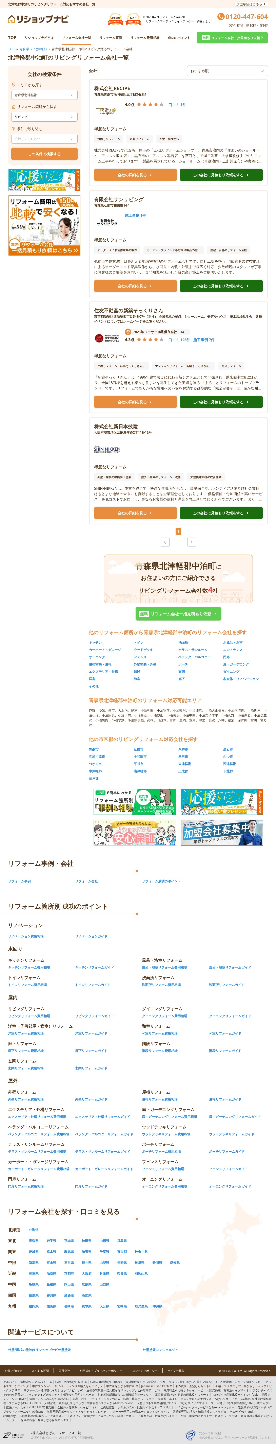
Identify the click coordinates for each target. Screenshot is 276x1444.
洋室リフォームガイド (91, 1033)
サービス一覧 (71, 1433)
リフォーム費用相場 (144, 37)
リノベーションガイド (91, 936)
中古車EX (122, 1386)
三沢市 (183, 756)
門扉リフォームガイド (91, 1186)
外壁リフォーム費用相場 (26, 1099)
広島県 (87, 1284)
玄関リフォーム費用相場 (26, 1068)
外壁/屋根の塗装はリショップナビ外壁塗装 (39, 1349)
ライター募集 (175, 1370)
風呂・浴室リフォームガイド (230, 967)
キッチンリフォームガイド (94, 967)
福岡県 (34, 1306)
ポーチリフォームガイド (227, 1151)
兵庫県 (104, 1273)
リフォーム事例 (110, 37)
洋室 (92, 679)
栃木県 (51, 1251)
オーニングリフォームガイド (230, 1186)
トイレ (138, 642)
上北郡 (183, 771)
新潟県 (34, 1262)
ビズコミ (77, 1407)
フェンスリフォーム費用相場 (163, 1169)
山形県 (104, 1240)
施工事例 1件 (135, 215)
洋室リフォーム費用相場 (26, 1033)
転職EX (71, 1382)
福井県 (87, 1262)
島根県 (51, 1284)
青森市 (94, 749)
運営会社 (64, 1370)
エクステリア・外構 (103, 671)
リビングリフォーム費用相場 (29, 1016)
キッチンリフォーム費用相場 (29, 967)
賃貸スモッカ (145, 1382)
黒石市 (228, 749)
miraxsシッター (206, 1407)
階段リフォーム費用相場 (160, 1050)
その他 (94, 686)
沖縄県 (157, 1306)
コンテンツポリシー (145, 1370)
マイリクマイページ (175, 1403)
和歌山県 (141, 1273)
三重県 (34, 1273)
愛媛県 (69, 1295)
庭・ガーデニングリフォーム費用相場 (169, 1116)
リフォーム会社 (86, 881)
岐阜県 (139, 1262)
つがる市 (95, 764)
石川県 (69, 1262)
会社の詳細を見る (135, 175)
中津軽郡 (95, 771)
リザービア (197, 1399)
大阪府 (87, 1273)
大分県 (104, 1306)
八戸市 (183, 749)
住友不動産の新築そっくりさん (128, 310)
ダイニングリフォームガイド (230, 1016)
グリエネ (227, 1390)
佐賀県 (51, 1306)
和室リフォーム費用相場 (160, 1033)
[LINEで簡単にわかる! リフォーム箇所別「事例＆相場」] (135, 802)
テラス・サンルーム (193, 649)
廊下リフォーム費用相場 (26, 1050)
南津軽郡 (140, 771)
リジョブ (113, 1399)
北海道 (34, 1230)
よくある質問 (40, 1370)
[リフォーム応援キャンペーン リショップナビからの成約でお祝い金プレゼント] (44, 180)
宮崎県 (122, 1306)
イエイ (157, 1416)
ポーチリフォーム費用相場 (161, 1151)
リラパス (209, 1416)
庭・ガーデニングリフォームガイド (235, 1116)
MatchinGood (88, 1403)
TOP (12, 37)
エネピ (179, 1390)
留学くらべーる (78, 1394)
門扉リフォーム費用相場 (26, 1186)
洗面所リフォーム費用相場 (161, 984)
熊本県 (87, 1306)
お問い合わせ (13, 1370)
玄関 (181, 671)
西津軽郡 (229, 764)
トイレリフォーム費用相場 (27, 984)
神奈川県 (141, 1251)
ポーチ (183, 664)
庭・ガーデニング (236, 664)
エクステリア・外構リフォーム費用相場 (37, 1116)
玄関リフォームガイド (91, 1068)
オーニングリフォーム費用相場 (164, 1186)
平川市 (138, 764)
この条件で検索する (44, 153)
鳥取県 (34, 1284)
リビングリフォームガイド (94, 1016)
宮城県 (69, 1240)
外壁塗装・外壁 (145, 664)
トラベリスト (137, 1407)
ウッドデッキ (143, 649)
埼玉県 (87, 1251)
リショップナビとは (39, 37)
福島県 (122, 1240)
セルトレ (193, 1386)
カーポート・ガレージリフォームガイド (104, 1169)
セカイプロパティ (78, 1411)
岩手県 (51, 1240)
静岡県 (157, 1262)
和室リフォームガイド (225, 1033)
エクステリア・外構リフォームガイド (102, 1116)
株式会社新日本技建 (116, 426)
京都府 (69, 1273)
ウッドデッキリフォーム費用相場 (166, 1134)
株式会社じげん (44, 1433)
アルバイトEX (27, 1382)
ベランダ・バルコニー (194, 657)
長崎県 (69, 1306)
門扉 (226, 657)
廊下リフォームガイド (91, 1050)
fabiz (235, 1394)
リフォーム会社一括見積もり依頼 (179, 614)
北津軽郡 (40, 49)
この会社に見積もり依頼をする (221, 175)
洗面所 (183, 642)
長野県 (122, 1262)
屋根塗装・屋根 (100, 664)
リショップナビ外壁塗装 (115, 1390)
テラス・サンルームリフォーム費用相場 (37, 1151)
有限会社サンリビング (119, 199)
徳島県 (34, 1295)
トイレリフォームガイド (93, 984)
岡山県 (69, 1284)
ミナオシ (108, 1416)
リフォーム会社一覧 (76, 37)
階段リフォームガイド (225, 1050)
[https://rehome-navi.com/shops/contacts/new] (222, 833)
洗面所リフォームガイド (227, 984)
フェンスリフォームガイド (228, 1169)
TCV (156, 1386)
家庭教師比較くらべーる (182, 1394)
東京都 (122, 1251)
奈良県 (122, 1273)
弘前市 (138, 749)
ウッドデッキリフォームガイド (231, 1134)
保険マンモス (45, 1420)
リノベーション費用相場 (26, 936)
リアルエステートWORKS (49, 1416)
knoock (106, 1382)
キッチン (95, 642)
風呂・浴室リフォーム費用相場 (164, 967)
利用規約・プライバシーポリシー (101, 1370)
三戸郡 (94, 778)
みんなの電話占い (49, 1399)
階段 (137, 671)
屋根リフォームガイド (225, 1099)
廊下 (181, 679)
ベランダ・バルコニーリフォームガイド (104, 1134)
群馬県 (69, 1251)
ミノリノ (67, 1386)
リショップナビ (49, 1390)
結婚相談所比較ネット (125, 1394)
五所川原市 (97, 756)
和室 (137, 679)
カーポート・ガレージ (105, 649)
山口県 (104, 1284)
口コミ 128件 (179, 339)
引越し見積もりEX (193, 1382)
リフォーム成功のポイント (161, 881)
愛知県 (175, 1262)
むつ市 (228, 756)
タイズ (141, 1411)
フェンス (140, 657)
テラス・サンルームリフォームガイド (102, 1151)
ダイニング (231, 671)
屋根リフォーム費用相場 (160, 1099)
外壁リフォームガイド (91, 1099)
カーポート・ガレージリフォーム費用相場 (39, 1169)
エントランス (233, 649)
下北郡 (228, 771)
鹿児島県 (141, 1306)
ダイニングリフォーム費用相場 (164, 1016)
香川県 (51, 1295)
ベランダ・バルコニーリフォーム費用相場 (39, 1134)
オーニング (97, 657)
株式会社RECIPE (112, 88)
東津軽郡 (184, 764)
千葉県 (104, 1251)
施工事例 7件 (204, 339)
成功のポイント (179, 37)
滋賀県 (51, 1273)
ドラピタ (199, 1411)
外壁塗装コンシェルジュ (160, 1349)
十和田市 (140, 756)
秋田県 (87, 1240)
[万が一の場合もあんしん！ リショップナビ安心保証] (135, 833)
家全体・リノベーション (241, 679)
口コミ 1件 (177, 104)
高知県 (87, 1295)
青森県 (24, 49)
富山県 (51, 1262)
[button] (232, 37)
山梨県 (104, 1262)
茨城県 (34, 1251)
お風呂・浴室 (233, 642)
